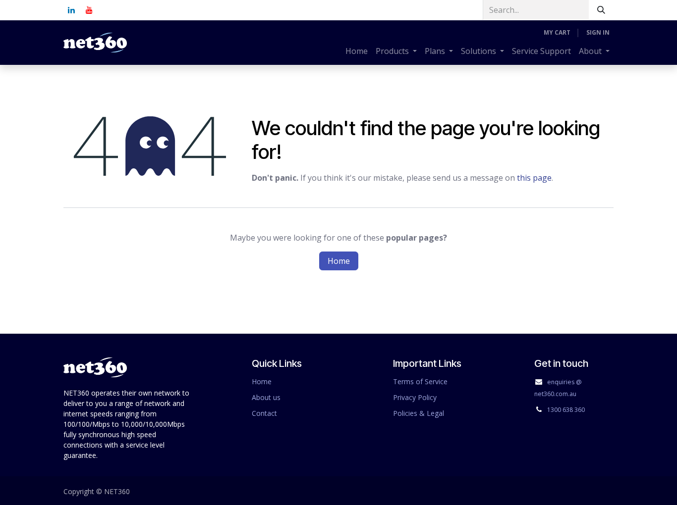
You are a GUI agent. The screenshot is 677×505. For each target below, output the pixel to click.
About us (266, 397)
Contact (264, 413)
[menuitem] (356, 51)
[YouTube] (89, 10)
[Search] (601, 10)
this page (534, 177)
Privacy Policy (415, 397)
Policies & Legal (418, 413)
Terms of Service (420, 381)
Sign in (598, 32)
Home (339, 260)
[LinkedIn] (71, 10)
